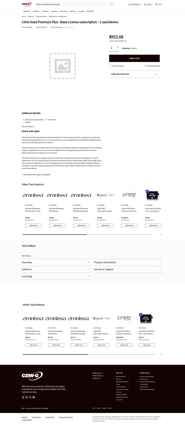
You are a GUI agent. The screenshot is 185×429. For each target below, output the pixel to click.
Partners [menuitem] (73, 11)
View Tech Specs (28, 126)
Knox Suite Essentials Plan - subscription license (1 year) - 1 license (146, 332)
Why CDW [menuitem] (90, 11)
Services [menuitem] (54, 11)
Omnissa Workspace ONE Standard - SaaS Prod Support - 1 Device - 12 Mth (32, 332)
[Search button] (111, 4)
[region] (92, 212)
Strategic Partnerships (122, 397)
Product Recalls (144, 384)
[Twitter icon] (30, 397)
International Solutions (122, 389)
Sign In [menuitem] (149, 4)
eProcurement (143, 379)
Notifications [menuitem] (136, 4)
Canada (104, 408)
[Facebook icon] (23, 397)
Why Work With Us (121, 376)
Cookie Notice (49, 417)
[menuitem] (129, 4)
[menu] (134, 4)
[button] (158, 4)
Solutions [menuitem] (45, 11)
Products (95, 378)
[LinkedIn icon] (26, 397)
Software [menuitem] (36, 11)
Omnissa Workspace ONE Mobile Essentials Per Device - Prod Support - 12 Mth (55, 332)
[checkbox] (110, 66)
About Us (118, 379)
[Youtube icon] (33, 397)
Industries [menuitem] (63, 11)
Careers (118, 384)
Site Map (24, 417)
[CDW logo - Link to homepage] (26, 4)
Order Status (97, 376)
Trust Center (119, 399)
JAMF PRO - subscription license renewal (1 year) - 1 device (100, 332)
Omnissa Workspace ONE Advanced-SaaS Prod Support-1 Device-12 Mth (78, 332)
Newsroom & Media (121, 394)
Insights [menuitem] (81, 11)
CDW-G (98, 408)
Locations (118, 392)
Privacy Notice (36, 417)
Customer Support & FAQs (147, 376)
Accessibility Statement (122, 381)
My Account (96, 373)
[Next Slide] (161, 354)
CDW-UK (110, 408)
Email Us (46, 408)
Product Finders (144, 387)
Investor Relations (121, 387)
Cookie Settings (27, 420)
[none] (27, 11)
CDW (93, 408)
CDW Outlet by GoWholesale (147, 389)
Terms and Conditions (120, 74)
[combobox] (71, 4)
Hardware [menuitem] (26, 11)
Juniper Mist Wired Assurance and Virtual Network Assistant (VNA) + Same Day (124, 332)
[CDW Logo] (26, 4)
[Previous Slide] (158, 354)
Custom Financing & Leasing (147, 381)
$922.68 (116, 36)
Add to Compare (118, 66)
